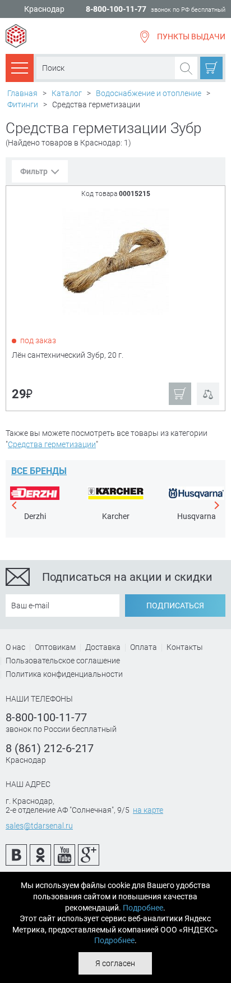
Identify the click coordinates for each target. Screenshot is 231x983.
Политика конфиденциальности (64, 674)
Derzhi (35, 516)
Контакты (185, 647)
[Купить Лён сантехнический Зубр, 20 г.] (116, 261)
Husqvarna (196, 516)
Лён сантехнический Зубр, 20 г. (67, 355)
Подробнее (143, 907)
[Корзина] (211, 68)
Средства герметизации (52, 444)
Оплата (143, 647)
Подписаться (175, 605)
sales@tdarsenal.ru (39, 825)
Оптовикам (55, 647)
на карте (148, 809)
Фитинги (22, 104)
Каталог (67, 93)
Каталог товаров (20, 67)
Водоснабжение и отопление (148, 93)
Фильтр (34, 171)
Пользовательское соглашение (63, 660)
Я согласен (115, 963)
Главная (22, 93)
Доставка (103, 647)
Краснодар (44, 9)
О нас (15, 647)
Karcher (116, 516)
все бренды (39, 471)
